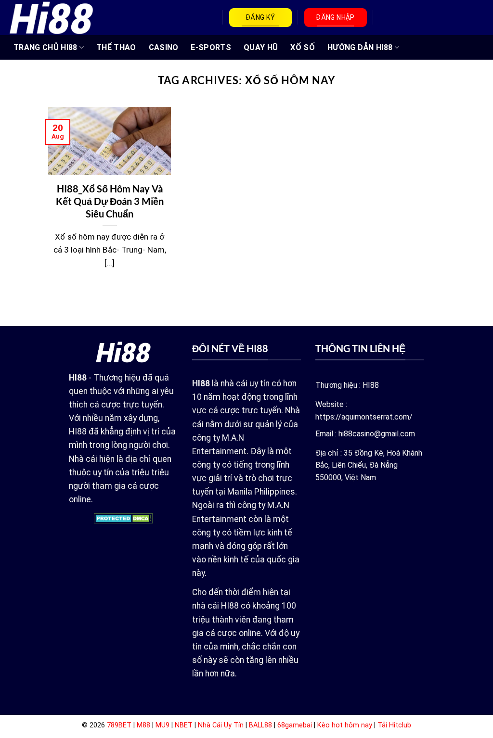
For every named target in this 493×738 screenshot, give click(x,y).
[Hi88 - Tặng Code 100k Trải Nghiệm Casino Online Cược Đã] (51, 17)
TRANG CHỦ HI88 (45, 47)
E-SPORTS (211, 47)
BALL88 (260, 725)
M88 (143, 725)
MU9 (162, 725)
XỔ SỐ (302, 47)
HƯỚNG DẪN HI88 (359, 47)
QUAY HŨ (261, 47)
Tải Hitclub (394, 725)
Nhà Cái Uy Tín (221, 725)
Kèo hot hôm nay (344, 725)
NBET (184, 725)
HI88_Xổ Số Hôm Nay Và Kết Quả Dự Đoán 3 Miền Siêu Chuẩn (110, 201)
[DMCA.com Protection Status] (123, 517)
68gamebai (294, 725)
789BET (119, 725)
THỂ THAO (116, 47)
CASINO (164, 47)
